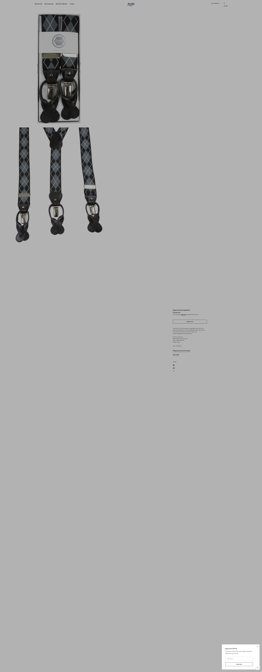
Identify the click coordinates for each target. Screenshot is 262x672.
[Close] (257, 646)
